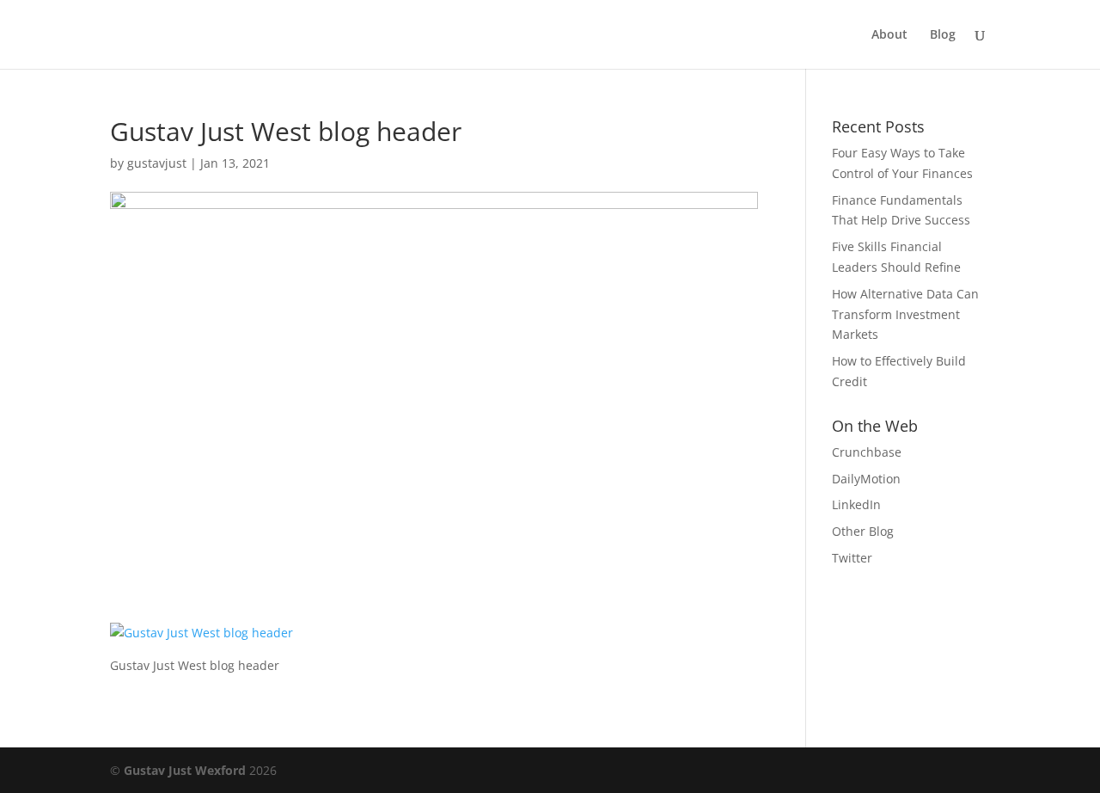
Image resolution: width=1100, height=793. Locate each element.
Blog (943, 35)
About (889, 35)
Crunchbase (866, 452)
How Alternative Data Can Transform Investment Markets (905, 314)
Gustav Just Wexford (185, 770)
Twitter (852, 558)
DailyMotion (866, 478)
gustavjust (156, 163)
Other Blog (863, 531)
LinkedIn (856, 504)
